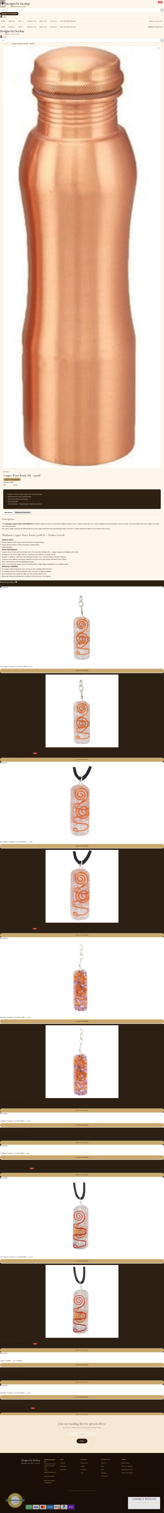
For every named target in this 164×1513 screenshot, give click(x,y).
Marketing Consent (127, 1469)
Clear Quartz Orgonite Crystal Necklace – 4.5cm (16, 1257)
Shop (9, 44)
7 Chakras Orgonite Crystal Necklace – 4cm (14, 1153)
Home (3, 21)
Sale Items (63, 1469)
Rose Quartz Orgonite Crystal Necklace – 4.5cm (16, 842)
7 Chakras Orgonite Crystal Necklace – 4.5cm (15, 1121)
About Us (43, 21)
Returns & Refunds (126, 1466)
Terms (123, 1459)
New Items (63, 1466)
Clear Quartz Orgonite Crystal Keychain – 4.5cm (16, 666)
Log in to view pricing (12, 479)
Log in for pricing (82, 670)
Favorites (83, 1469)
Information (105, 1459)
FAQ (102, 1469)
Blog (102, 1466)
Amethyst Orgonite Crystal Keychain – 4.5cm (15, 1017)
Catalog (53, 21)
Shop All (11, 21)
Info (20, 21)
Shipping (103, 1473)
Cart (82, 1473)
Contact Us (31, 21)
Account (84, 1459)
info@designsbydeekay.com (50, 1471)
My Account (84, 1463)
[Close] (158, 1499)
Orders (83, 1466)
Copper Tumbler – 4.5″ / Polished (11, 1361)
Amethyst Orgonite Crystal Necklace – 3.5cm (15, 1393)
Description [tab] (8, 512)
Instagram (145, 1503)
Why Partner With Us (68, 21)
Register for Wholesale (9, 14)
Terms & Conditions (127, 1473)
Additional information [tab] (22, 512)
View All (62, 1463)
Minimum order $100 (156, 21)
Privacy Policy (125, 1463)
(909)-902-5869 (49, 1476)
